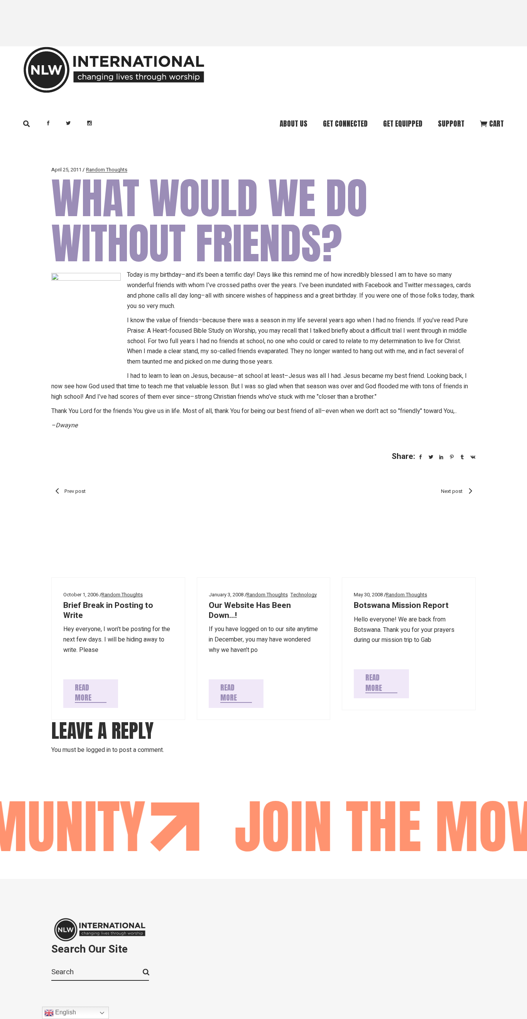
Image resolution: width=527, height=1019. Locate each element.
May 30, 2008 (368, 594)
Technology (304, 594)
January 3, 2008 (226, 594)
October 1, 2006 (80, 594)
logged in (98, 750)
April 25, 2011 (66, 169)
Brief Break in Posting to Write (108, 610)
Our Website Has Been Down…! (250, 610)
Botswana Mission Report (401, 605)
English (65, 1012)
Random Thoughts (106, 169)
